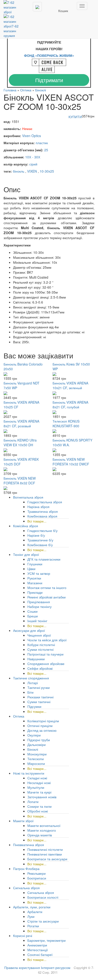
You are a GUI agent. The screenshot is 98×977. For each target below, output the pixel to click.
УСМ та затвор (38, 573)
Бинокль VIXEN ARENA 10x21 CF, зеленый (70, 385)
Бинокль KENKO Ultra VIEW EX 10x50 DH (20, 442)
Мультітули (35, 787)
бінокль (18, 171)
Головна (10, 90)
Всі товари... (36, 521)
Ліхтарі (32, 682)
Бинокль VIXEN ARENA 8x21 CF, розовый (21, 423)
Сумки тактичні (38, 701)
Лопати (33, 801)
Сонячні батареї (40, 954)
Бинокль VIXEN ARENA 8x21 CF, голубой (70, 404)
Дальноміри (36, 744)
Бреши (32, 616)
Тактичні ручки (38, 687)
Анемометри (37, 945)
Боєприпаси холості (42, 897)
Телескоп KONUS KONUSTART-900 (66, 423)
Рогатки (33, 925)
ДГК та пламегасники (43, 559)
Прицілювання (38, 601)
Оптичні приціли (40, 725)
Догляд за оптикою (42, 730)
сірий (33, 164)
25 (46, 149)
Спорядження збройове (45, 663)
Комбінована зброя (42, 516)
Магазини (34, 582)
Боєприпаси (36, 878)
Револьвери (36, 873)
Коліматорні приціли (43, 720)
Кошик (63, 10)
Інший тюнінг (37, 620)
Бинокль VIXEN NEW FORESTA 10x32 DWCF (71, 461)
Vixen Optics (31, 135)
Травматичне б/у (40, 540)
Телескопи (35, 758)
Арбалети (34, 911)
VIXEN (32, 171)
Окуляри (34, 735)
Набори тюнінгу (39, 606)
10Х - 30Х (32, 157)
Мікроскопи (36, 763)
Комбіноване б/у (40, 544)
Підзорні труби (38, 739)
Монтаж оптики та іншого (46, 587)
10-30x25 (47, 171)
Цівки (31, 568)
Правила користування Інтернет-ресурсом (37, 967)
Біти (30, 692)
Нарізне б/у (36, 535)
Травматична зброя (42, 511)
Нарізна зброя (38, 506)
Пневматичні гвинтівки (44, 854)
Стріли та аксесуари (43, 921)
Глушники (34, 564)
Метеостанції (37, 949)
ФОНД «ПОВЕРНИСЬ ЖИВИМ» (49, 55)
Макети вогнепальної (43, 825)
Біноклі (40, 90)
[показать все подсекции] (78, 729)
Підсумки (34, 706)
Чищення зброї (39, 635)
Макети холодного (41, 830)
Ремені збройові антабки (46, 597)
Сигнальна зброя (40, 892)
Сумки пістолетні (40, 649)
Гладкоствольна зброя (44, 502)
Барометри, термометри (46, 940)
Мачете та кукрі (39, 792)
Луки (30, 916)
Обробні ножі (37, 811)
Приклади (35, 592)
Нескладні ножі (39, 782)
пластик (42, 142)
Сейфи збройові (40, 668)
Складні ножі (37, 778)
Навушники (36, 658)
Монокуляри (37, 754)
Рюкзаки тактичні (40, 697)
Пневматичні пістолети (45, 849)
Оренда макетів (39, 835)
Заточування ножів (41, 796)
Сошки (32, 611)
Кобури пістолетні (41, 644)
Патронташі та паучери (45, 654)
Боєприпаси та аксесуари (47, 859)
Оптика (25, 90)
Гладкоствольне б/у (42, 530)
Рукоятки (34, 578)
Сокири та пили (39, 806)
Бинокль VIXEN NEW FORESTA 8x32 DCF (20, 480)
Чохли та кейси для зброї (47, 640)
